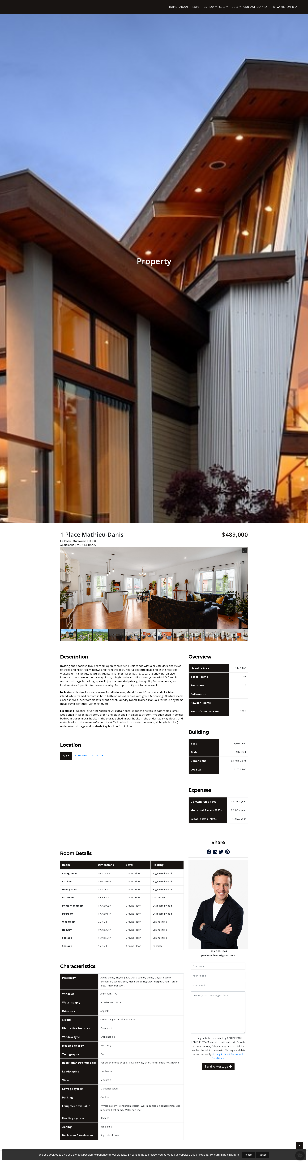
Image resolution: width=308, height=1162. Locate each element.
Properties (198, 6)
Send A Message (217, 1066)
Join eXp (263, 6)
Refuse (262, 1154)
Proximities (98, 755)
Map (66, 756)
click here (233, 1154)
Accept (248, 1154)
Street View (81, 755)
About (183, 6)
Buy (212, 6)
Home (173, 6)
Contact (249, 6)
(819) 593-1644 (288, 6)
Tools (234, 6)
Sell (222, 6)
